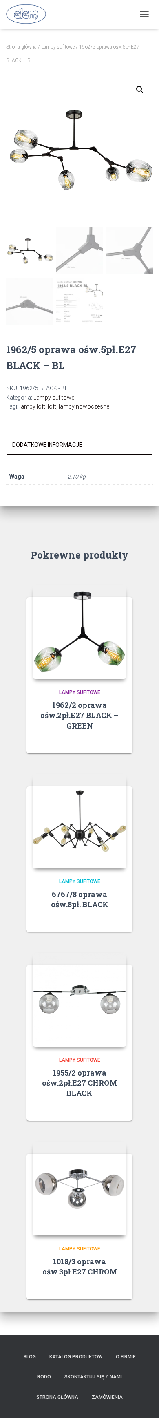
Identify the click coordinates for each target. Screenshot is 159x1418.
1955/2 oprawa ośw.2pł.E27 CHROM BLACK (79, 1083)
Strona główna (21, 47)
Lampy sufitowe (58, 47)
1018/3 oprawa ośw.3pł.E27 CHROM (79, 1267)
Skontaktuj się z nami (93, 1377)
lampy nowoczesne (84, 406)
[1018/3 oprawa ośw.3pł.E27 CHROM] (79, 1188)
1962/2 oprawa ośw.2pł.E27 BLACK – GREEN (79, 715)
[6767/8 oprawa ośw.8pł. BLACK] (79, 821)
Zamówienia (107, 1397)
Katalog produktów (75, 1357)
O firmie (126, 1357)
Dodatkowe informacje (47, 445)
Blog (30, 1357)
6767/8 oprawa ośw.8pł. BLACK (79, 899)
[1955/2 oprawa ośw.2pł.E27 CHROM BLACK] (79, 1000)
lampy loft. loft (38, 406)
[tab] (79, 445)
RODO (44, 1377)
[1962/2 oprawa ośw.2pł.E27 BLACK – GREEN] (79, 632)
